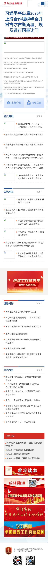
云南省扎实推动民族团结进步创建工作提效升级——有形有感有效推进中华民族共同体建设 (24, 158)
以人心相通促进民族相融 (16, 334)
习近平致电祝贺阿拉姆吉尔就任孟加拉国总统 (18, 72)
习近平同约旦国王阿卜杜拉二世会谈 (15, 68)
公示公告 (10, 435)
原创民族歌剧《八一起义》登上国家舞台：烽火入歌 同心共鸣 (31, 127)
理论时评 (9, 303)
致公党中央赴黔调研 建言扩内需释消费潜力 (24, 134)
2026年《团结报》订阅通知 (18, 454)
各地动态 (9, 191)
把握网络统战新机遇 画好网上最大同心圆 (23, 326)
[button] (32, 37)
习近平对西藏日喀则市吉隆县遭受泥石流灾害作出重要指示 (23, 58)
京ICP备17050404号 (24, 551)
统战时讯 (9, 116)
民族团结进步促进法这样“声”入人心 (21, 312)
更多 (39, 116)
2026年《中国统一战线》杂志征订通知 (23, 458)
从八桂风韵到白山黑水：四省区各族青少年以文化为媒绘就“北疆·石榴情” (30, 256)
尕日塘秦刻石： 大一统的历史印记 (21, 422)
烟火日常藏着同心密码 (15, 348)
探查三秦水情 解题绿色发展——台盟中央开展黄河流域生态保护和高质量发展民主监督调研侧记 (24, 168)
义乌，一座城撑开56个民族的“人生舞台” (23, 400)
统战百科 (9, 370)
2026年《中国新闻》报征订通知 (20, 450)
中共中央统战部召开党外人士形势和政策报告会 (19, 93)
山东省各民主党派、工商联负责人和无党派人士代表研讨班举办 (30, 178)
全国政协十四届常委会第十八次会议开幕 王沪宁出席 (21, 77)
